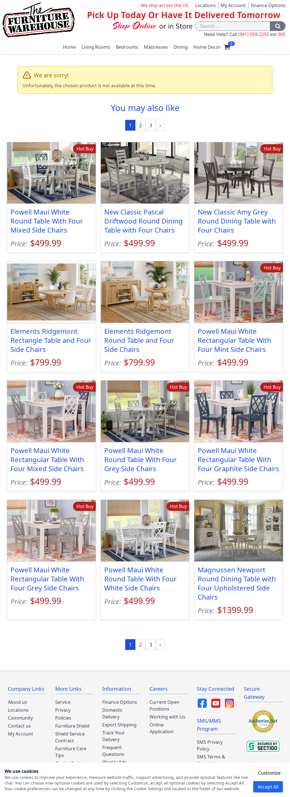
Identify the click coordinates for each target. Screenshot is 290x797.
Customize (269, 773)
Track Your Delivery (113, 736)
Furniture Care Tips (70, 751)
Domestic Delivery (112, 713)
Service (63, 702)
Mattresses (156, 47)
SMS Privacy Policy (210, 745)
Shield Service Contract (70, 737)
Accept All (268, 787)
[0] (226, 47)
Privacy (63, 710)
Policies (63, 718)
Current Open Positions (164, 705)
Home (69, 47)
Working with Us (167, 717)
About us (17, 702)
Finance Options (268, 5)
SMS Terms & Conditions (211, 760)
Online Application (162, 728)
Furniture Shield (72, 726)
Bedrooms (127, 47)
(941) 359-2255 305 (261, 34)
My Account (233, 5)
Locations (205, 5)
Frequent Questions (113, 750)
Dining (181, 47)
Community (20, 718)
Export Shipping (119, 725)
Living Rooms (96, 47)
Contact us (19, 726)
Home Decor (207, 47)
